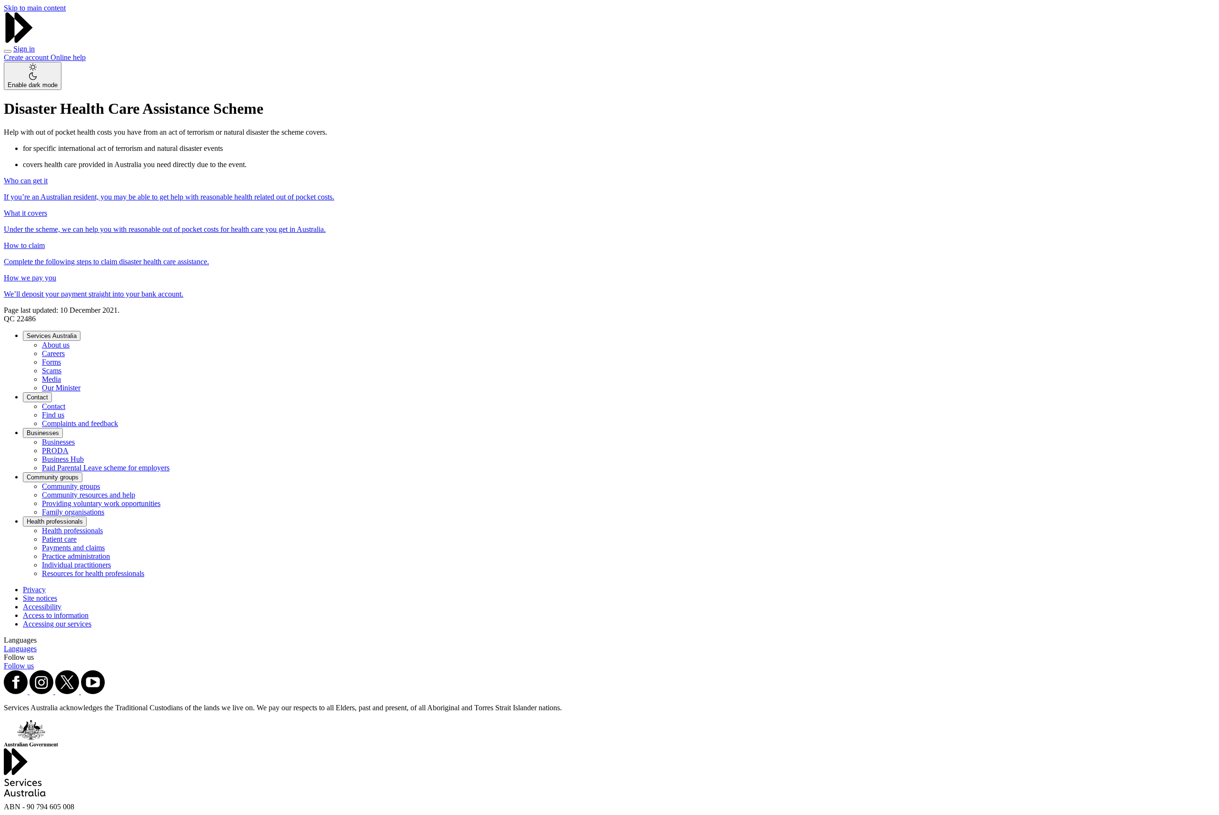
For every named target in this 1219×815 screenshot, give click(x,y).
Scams (51, 371)
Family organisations (73, 512)
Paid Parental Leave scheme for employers (106, 468)
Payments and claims (73, 548)
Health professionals (55, 521)
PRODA (55, 451)
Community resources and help (88, 495)
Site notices (40, 598)
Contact (37, 397)
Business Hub (63, 459)
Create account (27, 57)
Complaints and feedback (80, 423)
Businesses (43, 433)
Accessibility (42, 607)
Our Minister (61, 388)
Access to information (56, 615)
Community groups (53, 477)
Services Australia (52, 335)
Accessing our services (57, 624)
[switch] (32, 76)
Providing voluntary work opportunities (101, 503)
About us (56, 345)
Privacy (34, 590)
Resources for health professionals (93, 573)
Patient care (59, 539)
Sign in (24, 49)
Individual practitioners (76, 565)
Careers (53, 353)
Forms (51, 362)
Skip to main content (35, 8)
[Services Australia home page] (19, 40)
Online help (68, 57)
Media (51, 379)
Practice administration (76, 556)
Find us (53, 415)
